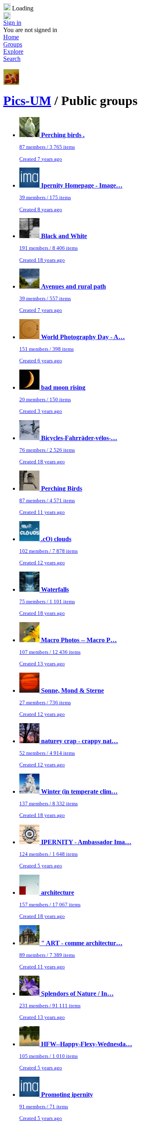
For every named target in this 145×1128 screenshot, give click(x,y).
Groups (12, 44)
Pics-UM (27, 100)
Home (11, 37)
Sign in (12, 22)
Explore (13, 51)
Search (12, 58)
